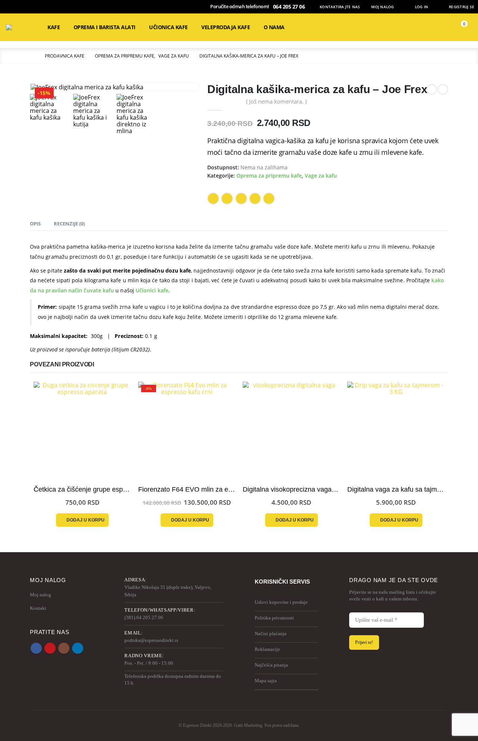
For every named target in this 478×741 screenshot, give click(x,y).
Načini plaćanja (270, 633)
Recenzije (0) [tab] (69, 223)
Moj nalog (382, 6)
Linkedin (77, 648)
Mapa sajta (266, 680)
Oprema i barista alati (105, 27)
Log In (421, 6)
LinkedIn (241, 199)
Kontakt (38, 608)
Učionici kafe (152, 290)
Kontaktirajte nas (340, 6)
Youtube (50, 648)
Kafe (53, 27)
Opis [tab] (35, 223)
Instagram (63, 648)
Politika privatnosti (274, 618)
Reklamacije (267, 649)
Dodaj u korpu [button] (85, 520)
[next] (443, 89)
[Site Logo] (21, 27)
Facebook (213, 199)
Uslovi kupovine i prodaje (281, 602)
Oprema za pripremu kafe (269, 175)
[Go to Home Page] (32, 56)
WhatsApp (269, 199)
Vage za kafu (321, 175)
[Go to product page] (82, 430)
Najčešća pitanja (271, 665)
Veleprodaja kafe (225, 27)
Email (255, 199)
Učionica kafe (168, 27)
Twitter (227, 199)
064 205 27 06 (289, 6)
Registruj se (461, 6)
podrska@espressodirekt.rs (151, 640)
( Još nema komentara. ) (276, 101)
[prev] (431, 89)
